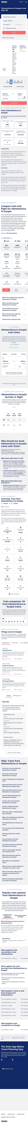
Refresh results (13, 347)
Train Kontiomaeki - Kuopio (8, 1002)
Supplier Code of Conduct (8, 1117)
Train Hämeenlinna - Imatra (8, 1015)
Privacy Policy (20, 1114)
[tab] (7, 86)
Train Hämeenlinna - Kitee (8, 1009)
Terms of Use (11, 1114)
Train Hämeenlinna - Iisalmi (8, 1012)
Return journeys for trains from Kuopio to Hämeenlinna (13, 978)
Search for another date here (14, 374)
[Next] (24, 82)
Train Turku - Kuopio (6, 1005)
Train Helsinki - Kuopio (7, 1029)
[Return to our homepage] (4, 2)
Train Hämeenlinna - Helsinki (9, 958)
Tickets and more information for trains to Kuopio (13, 982)
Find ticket (7, 126)
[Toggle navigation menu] (26, 2)
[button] (8, 24)
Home (2, 1036)
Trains (8, 1036)
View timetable (7, 144)
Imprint (3, 1114)
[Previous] (4, 414)
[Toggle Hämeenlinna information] (25, 940)
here (14, 385)
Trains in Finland (15, 1036)
